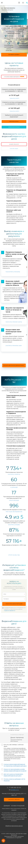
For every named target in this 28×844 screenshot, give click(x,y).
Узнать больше (14, 500)
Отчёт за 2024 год (14, 555)
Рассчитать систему (14, 121)
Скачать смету (14, 98)
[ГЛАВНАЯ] (2, 8)
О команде (14, 487)
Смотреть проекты (14, 474)
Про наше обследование (14, 511)
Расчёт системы (19, 2)
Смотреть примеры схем (14, 345)
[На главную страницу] (10, 2)
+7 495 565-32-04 (15, 787)
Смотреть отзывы (14, 524)
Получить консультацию (14, 603)
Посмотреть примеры (13, 271)
